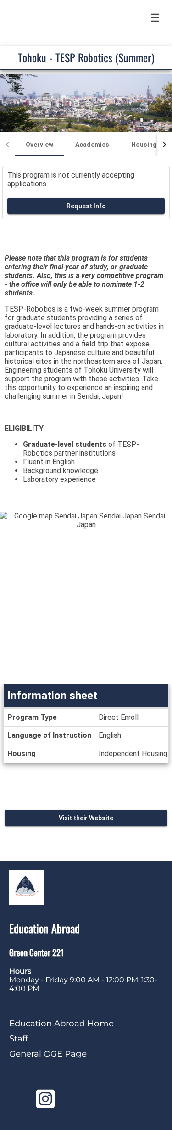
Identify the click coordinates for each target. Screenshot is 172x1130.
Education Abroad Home (61, 1023)
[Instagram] (45, 1103)
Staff (18, 1038)
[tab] (39, 145)
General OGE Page (48, 1053)
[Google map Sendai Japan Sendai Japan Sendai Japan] (86, 598)
